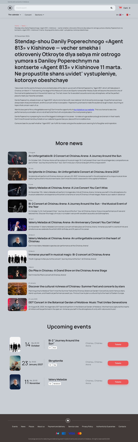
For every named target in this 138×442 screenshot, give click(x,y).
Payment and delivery (56, 426)
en (117, 15)
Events (15, 426)
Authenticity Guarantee (105, 426)
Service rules (73, 426)
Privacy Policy (87, 426)
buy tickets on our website (84, 109)
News (23, 426)
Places (31, 426)
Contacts (122, 426)
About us (41, 426)
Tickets (118, 344)
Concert (28, 15)
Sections (38, 15)
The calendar (13, 15)
